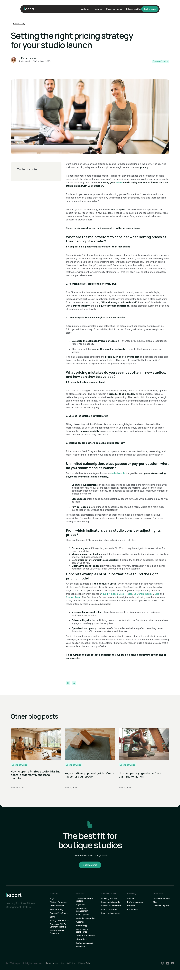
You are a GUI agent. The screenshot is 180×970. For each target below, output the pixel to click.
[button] (85, 9)
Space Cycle (117, 593)
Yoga (52, 898)
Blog (155, 902)
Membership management (82, 909)
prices (119, 182)
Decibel (149, 593)
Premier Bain (73, 597)
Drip (157, 593)
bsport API (80, 946)
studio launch (117, 473)
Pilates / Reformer (58, 902)
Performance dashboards (82, 930)
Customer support (84, 943)
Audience (80, 922)
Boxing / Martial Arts (59, 920)
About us (131, 898)
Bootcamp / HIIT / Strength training (58, 925)
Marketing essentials (85, 918)
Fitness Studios (57, 905)
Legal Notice (52, 963)
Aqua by (105, 593)
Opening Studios (109, 898)
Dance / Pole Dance (59, 913)
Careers (131, 905)
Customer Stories (161, 898)
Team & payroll (82, 914)
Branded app (81, 925)
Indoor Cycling (56, 909)
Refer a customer (135, 902)
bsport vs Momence (110, 913)
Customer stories (114, 9)
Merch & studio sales (85, 935)
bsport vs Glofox (109, 909)
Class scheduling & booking (84, 899)
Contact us (132, 909)
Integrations (81, 939)
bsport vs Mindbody (110, 902)
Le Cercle (139, 593)
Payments (80, 904)
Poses (129, 593)
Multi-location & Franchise (57, 931)
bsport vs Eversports (111, 905)
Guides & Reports (161, 905)
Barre (52, 917)
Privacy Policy (85, 963)
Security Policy (68, 963)
